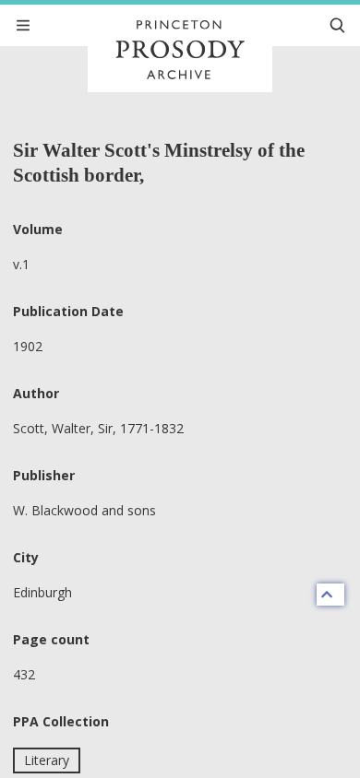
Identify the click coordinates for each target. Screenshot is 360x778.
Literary (46, 760)
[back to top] (330, 595)
